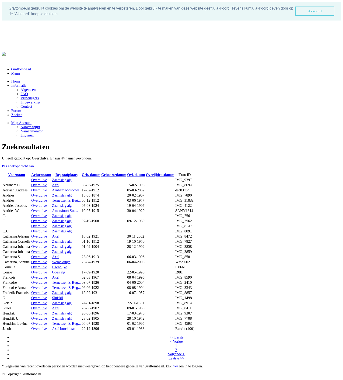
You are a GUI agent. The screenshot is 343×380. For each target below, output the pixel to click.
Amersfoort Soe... (65, 211)
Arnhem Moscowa (66, 190)
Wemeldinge (61, 262)
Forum (16, 111)
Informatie (18, 85)
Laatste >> (176, 358)
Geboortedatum (113, 175)
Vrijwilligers (30, 98)
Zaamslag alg (62, 180)
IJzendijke (59, 267)
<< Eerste (176, 337)
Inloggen (27, 135)
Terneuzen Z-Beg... (66, 200)
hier (175, 366)
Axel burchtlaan (64, 329)
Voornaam (16, 175)
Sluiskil (57, 298)
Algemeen (28, 90)
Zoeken (16, 115)
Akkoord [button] (315, 11)
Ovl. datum (136, 175)
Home (15, 81)
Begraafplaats (66, 175)
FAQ (24, 94)
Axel (55, 185)
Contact (26, 106)
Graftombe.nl (21, 69)
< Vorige (176, 341)
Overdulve (39, 180)
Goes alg (58, 272)
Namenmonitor (32, 131)
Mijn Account (21, 123)
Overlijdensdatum (160, 175)
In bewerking (30, 102)
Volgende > (176, 354)
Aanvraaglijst (30, 127)
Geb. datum (91, 175)
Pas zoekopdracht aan (18, 166)
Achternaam (41, 175)
